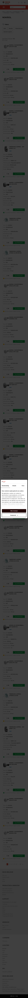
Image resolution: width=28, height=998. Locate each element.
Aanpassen (13, 515)
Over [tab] (23, 485)
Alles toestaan (14, 510)
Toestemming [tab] (5, 485)
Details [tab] (14, 485)
